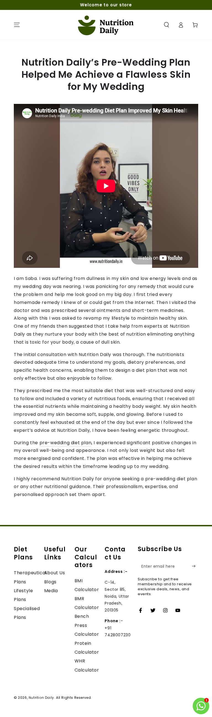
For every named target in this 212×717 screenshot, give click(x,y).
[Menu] (17, 25)
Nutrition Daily (41, 697)
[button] (166, 25)
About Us (54, 573)
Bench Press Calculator (87, 625)
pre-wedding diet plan (65, 443)
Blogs (50, 582)
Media (51, 590)
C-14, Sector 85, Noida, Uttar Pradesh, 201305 (117, 596)
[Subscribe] (195, 566)
